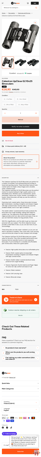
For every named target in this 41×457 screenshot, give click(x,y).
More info (20, 318)
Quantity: (4, 109)
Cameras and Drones (24, 13)
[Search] (35, 8)
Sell (33, 3)
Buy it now (19, 133)
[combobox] (20, 8)
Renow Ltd (12, 381)
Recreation (11, 13)
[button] (3, 3)
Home (3, 13)
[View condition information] (35, 161)
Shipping (11, 92)
